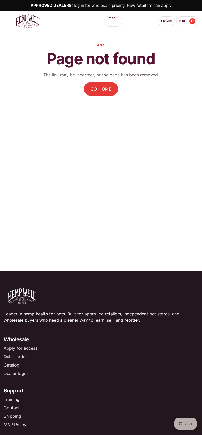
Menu (113, 18)
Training (11, 399)
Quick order (15, 356)
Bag (186, 21)
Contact (12, 407)
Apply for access (20, 348)
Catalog (11, 365)
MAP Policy (15, 424)
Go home (101, 89)
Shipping (12, 416)
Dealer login (16, 373)
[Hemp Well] (36, 21)
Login (166, 21)
